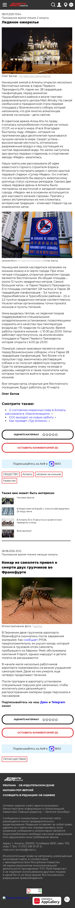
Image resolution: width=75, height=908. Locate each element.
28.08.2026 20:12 (11, 551)
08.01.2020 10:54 (11, 14)
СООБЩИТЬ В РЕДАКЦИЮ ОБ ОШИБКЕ (29, 795)
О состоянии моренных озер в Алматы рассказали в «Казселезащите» (35, 411)
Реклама (9, 785)
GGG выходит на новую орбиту (31, 417)
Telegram (58, 702)
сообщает (31, 639)
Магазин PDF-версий (18, 790)
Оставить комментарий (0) (37, 447)
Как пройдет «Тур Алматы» (28, 420)
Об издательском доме (36, 785)
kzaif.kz (37, 626)
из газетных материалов (35, 76)
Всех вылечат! (24, 531)
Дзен (44, 702)
